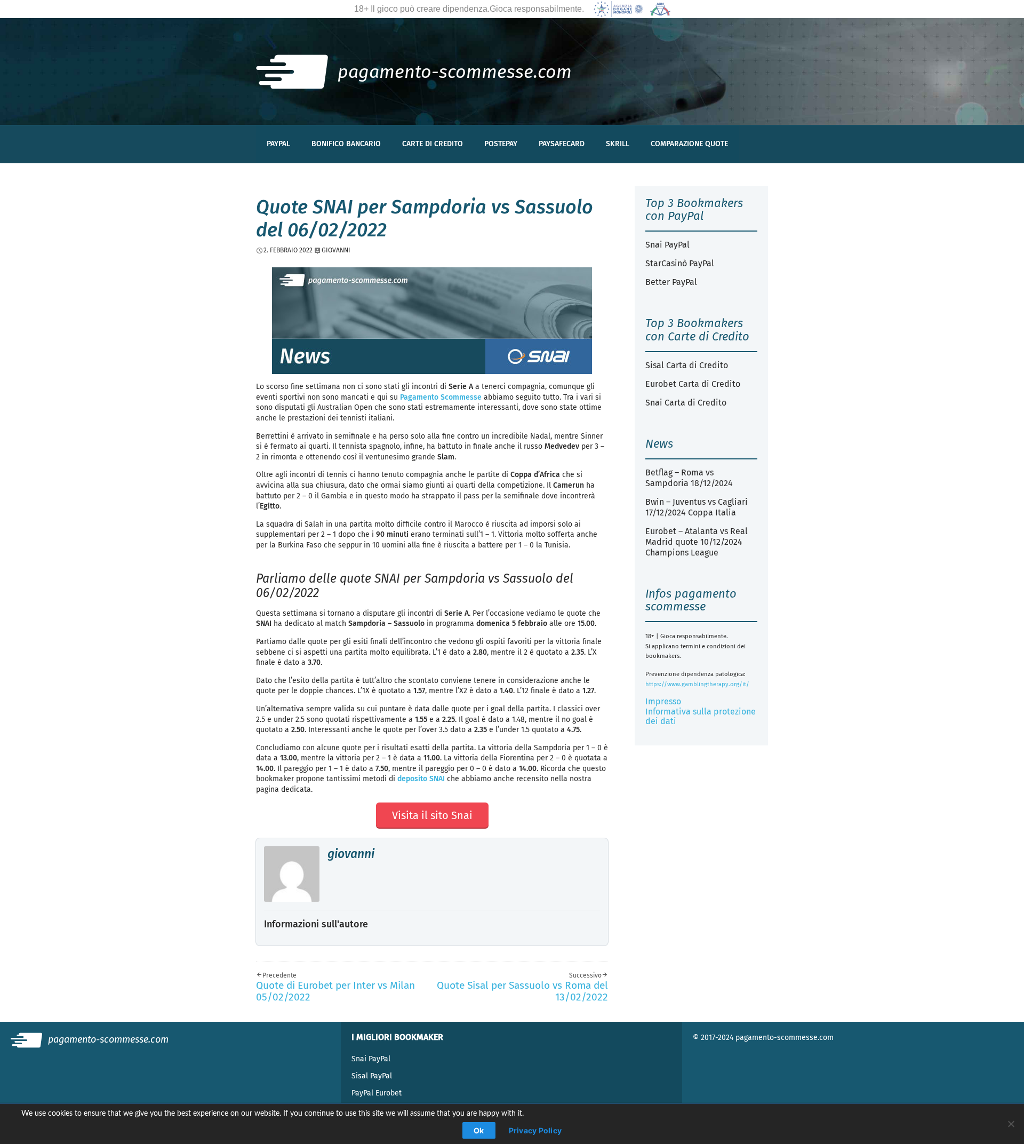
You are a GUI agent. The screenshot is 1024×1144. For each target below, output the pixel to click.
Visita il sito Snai (432, 815)
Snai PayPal (667, 245)
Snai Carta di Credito (685, 403)
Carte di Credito (432, 143)
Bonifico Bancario (346, 143)
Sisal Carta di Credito (686, 365)
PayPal (278, 143)
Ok (479, 1130)
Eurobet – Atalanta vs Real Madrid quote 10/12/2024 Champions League (696, 542)
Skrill (617, 143)
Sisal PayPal (371, 1076)
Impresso (663, 701)
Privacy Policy (535, 1130)
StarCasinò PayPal (679, 263)
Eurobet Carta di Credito (692, 384)
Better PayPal (671, 282)
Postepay (500, 143)
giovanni (350, 853)
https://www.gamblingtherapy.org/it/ (697, 684)
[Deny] (1010, 1123)
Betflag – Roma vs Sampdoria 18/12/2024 (689, 477)
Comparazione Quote (689, 143)
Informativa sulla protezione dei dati (700, 716)
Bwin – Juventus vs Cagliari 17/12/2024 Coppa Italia (696, 507)
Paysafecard (562, 143)
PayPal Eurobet (376, 1093)
